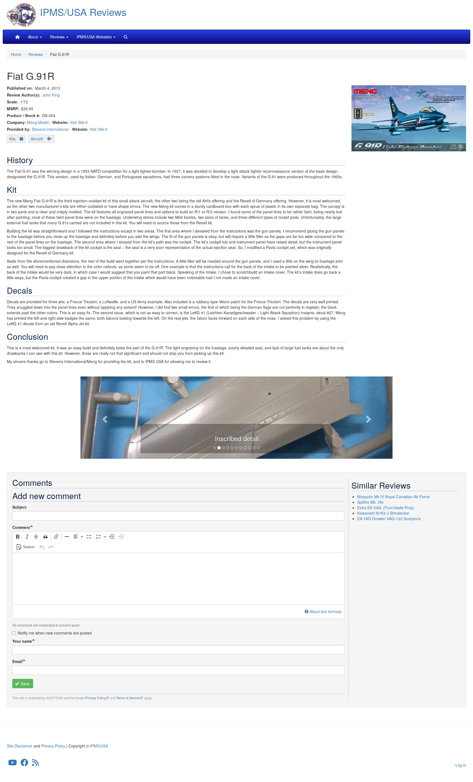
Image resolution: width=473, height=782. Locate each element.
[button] (236, 417)
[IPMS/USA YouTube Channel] (12, 764)
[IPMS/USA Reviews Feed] (35, 764)
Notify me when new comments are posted (55, 633)
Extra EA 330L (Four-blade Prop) (385, 507)
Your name (22, 641)
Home (16, 54)
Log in (460, 765)
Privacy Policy (95, 698)
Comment (21, 527)
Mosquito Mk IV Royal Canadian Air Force (393, 496)
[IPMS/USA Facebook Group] (24, 764)
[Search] (126, 37)
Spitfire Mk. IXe (370, 502)
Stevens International (50, 129)
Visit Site (77, 122)
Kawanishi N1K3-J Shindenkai (383, 513)
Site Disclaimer (20, 746)
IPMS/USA (99, 746)
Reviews (35, 54)
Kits (12, 138)
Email (17, 661)
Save (25, 683)
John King (51, 95)
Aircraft (37, 138)
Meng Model (38, 122)
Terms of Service (128, 698)
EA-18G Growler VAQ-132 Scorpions (389, 518)
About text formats (325, 611)
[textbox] (178, 578)
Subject (19, 507)
